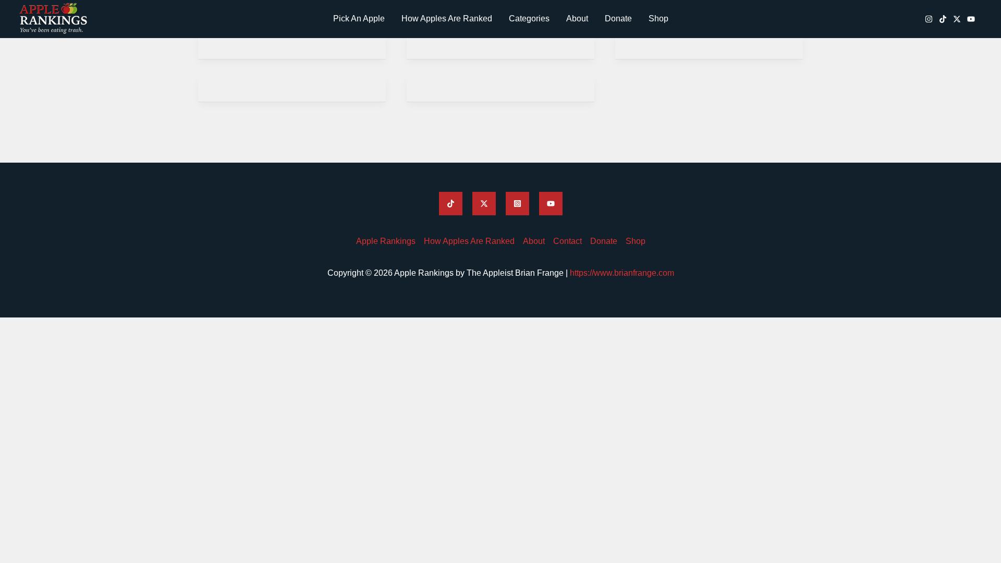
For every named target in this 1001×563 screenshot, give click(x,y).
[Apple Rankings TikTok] (943, 19)
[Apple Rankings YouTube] (971, 19)
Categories (529, 18)
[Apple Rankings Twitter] (484, 203)
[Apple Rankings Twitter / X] (957, 19)
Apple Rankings (386, 241)
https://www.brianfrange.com (622, 272)
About (577, 18)
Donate (618, 18)
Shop (658, 18)
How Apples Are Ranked (446, 18)
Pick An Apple (359, 18)
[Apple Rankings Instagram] (929, 19)
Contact (567, 241)
